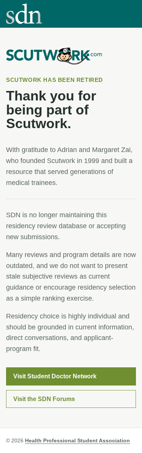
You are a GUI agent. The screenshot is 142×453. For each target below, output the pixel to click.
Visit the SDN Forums (44, 399)
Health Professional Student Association (77, 440)
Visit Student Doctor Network (55, 376)
